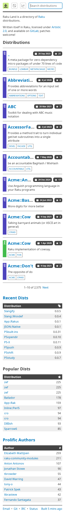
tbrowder (10, 474)
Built (51, 509)
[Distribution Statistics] (23, 6)
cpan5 (12, 232)
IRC (23, 509)
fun (19, 254)
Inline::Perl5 (12, 408)
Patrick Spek (12, 489)
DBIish (8, 423)
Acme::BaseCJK (23, 200)
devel (12, 146)
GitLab (34, 31)
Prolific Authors (19, 440)
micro (50, 69)
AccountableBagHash (30, 157)
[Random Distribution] (14, 6)
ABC (12, 106)
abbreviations (17, 95)
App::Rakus (11, 321)
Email (6, 509)
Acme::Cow (19, 217)
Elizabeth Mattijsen (16, 453)
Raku (41, 17)
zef (6, 382)
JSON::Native (12, 327)
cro (6, 413)
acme (12, 254)
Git (16, 509)
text (40, 95)
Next (45, 287)
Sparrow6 (10, 429)
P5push (9, 347)
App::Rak (10, 403)
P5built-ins (11, 332)
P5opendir (11, 337)
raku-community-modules (21, 458)
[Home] (6, 6)
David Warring (13, 479)
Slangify (9, 311)
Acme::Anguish (23, 180)
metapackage (37, 69)
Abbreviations (22, 80)
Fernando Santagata (17, 500)
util (30, 146)
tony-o (8, 484)
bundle (13, 69)
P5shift (8, 352)
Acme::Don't (20, 266)
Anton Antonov (14, 463)
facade (21, 146)
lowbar (24, 69)
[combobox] (45, 6)
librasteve (10, 494)
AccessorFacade (24, 127)
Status (33, 509)
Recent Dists (15, 298)
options (31, 95)
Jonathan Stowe (14, 469)
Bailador (9, 398)
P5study (9, 358)
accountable (16, 168)
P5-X (7, 342)
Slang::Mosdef (13, 316)
